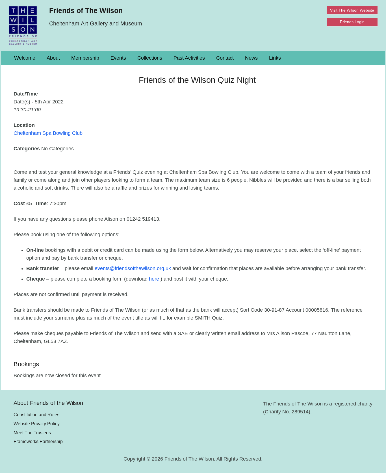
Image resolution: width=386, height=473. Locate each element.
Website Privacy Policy (37, 423)
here (155, 279)
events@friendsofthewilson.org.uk (133, 268)
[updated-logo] (23, 25)
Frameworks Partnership (38, 441)
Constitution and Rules (36, 414)
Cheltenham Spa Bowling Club (48, 133)
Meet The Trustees (32, 432)
